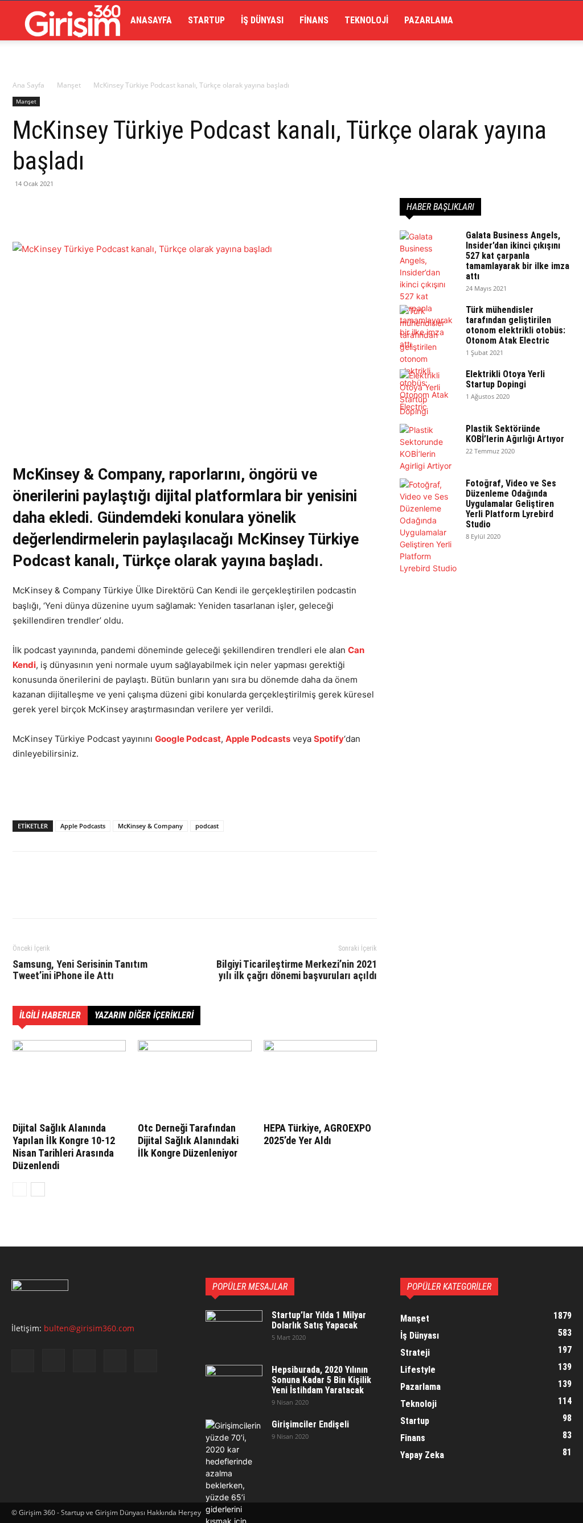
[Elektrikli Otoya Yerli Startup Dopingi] (428, 393)
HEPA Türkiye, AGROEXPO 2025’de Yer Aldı (317, 1134)
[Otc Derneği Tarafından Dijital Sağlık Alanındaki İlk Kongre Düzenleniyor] (194, 1079)
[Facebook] (24, 209)
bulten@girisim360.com (89, 1328)
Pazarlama (428, 20)
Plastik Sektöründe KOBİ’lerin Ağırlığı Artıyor (515, 433)
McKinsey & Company (150, 826)
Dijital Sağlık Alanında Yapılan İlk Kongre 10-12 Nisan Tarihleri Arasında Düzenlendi (64, 1146)
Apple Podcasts (82, 826)
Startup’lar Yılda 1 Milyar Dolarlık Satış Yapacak (319, 1320)
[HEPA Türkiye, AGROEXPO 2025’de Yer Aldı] (320, 1079)
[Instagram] (53, 1360)
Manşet (69, 85)
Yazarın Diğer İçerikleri (144, 1015)
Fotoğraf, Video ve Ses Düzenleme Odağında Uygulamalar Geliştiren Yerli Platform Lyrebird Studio (511, 504)
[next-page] (38, 1189)
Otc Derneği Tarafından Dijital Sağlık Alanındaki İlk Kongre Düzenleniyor (188, 1140)
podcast (207, 826)
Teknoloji (366, 20)
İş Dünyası (262, 20)
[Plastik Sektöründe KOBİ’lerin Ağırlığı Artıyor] (428, 448)
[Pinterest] (76, 209)
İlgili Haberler (50, 1015)
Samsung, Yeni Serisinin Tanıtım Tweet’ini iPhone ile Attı (80, 970)
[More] (129, 209)
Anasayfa (151, 20)
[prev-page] (20, 1189)
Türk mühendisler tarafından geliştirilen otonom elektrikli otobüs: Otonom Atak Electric (515, 325)
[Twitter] (50, 209)
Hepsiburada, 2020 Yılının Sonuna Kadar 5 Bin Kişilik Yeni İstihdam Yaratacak (321, 1380)
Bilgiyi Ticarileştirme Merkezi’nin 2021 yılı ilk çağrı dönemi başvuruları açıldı (296, 970)
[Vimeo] (115, 1360)
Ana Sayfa (28, 85)
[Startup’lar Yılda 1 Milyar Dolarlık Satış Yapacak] (234, 1330)
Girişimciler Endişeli (310, 1424)
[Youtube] (145, 1360)
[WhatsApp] (102, 209)
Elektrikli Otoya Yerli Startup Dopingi (505, 379)
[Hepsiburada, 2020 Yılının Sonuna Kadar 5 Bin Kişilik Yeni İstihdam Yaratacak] (234, 1385)
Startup (206, 20)
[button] (558, 21)
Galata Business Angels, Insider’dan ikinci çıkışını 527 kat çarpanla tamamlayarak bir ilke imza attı (517, 256)
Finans (314, 20)
